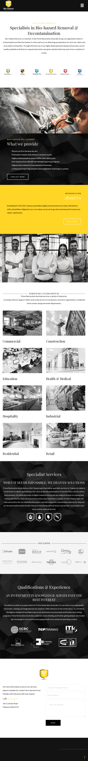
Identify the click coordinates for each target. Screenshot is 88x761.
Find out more (18, 177)
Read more (72, 221)
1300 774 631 (12, 698)
